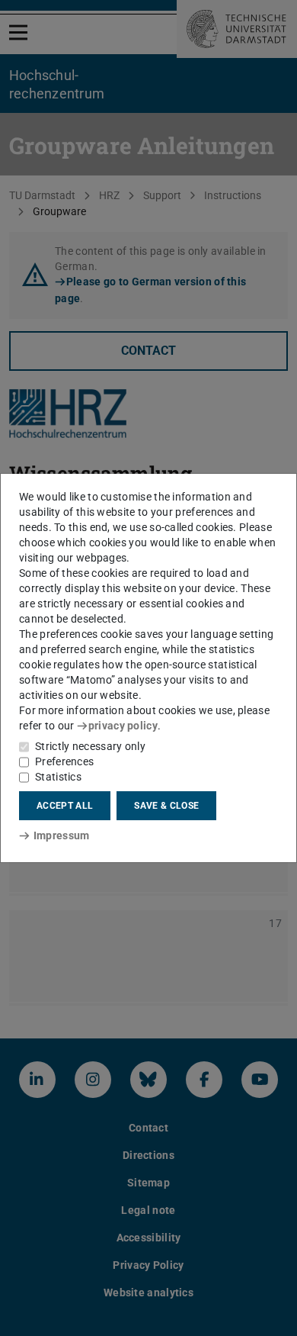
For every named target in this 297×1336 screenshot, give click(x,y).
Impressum (61, 835)
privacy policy (123, 726)
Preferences (64, 761)
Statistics (58, 777)
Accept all (65, 805)
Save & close (166, 805)
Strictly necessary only (90, 746)
